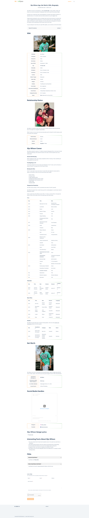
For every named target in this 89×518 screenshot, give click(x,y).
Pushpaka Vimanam (43, 270)
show (59, 28)
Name (29, 478)
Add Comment (30, 481)
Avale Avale (31, 434)
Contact (47, 506)
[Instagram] (17, 506)
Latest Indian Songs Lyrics (29, 516)
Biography (69, 1)
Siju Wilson (31, 432)
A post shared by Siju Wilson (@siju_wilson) (44, 420)
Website (53, 478)
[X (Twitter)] (16, 506)
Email (41, 478)
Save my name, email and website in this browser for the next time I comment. (39, 490)
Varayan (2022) (32, 182)
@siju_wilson (43, 424)
